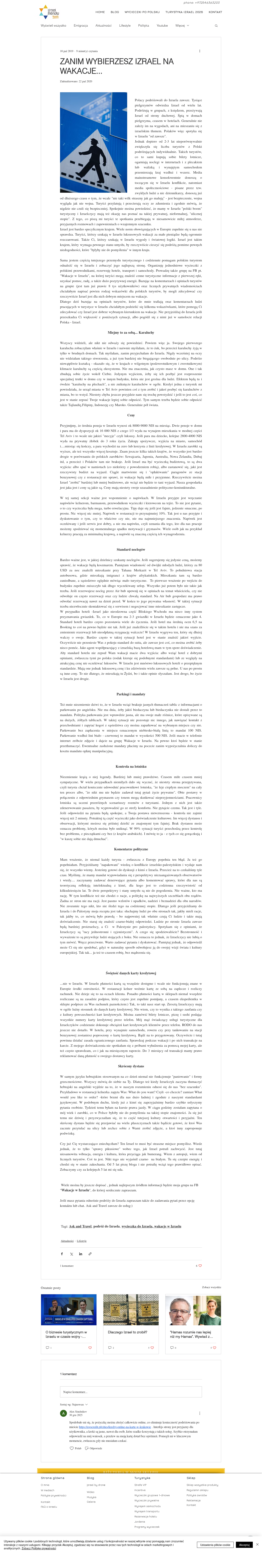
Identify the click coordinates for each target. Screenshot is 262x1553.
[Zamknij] (257, 1544)
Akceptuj (244, 1545)
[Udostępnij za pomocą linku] (90, 1254)
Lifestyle (125, 25)
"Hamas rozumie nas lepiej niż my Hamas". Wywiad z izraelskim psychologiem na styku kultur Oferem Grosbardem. (191, 1334)
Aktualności (104, 25)
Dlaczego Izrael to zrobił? (127, 1332)
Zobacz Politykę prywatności (39, 1548)
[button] (216, 25)
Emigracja (81, 25)
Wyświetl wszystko (53, 25)
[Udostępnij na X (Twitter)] (71, 1254)
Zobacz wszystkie (211, 1287)
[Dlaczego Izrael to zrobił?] (131, 1309)
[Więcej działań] (199, 51)
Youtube (162, 25)
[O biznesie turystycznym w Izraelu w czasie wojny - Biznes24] (68, 1309)
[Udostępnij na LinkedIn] (80, 1254)
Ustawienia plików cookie (215, 1545)
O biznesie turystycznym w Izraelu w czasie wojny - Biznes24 (66, 1334)
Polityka (143, 25)
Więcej (180, 25)
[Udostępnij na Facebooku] (62, 1254)
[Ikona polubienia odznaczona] (71, 1448)
